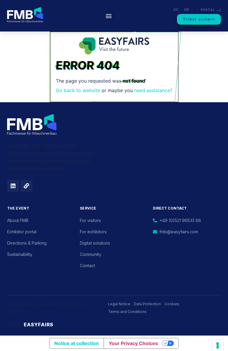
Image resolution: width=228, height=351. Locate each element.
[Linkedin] (13, 186)
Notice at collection (76, 343)
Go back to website (78, 90)
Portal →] (211, 10)
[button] (109, 16)
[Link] (26, 186)
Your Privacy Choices (133, 343)
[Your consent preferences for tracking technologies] (217, 345)
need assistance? (153, 90)
